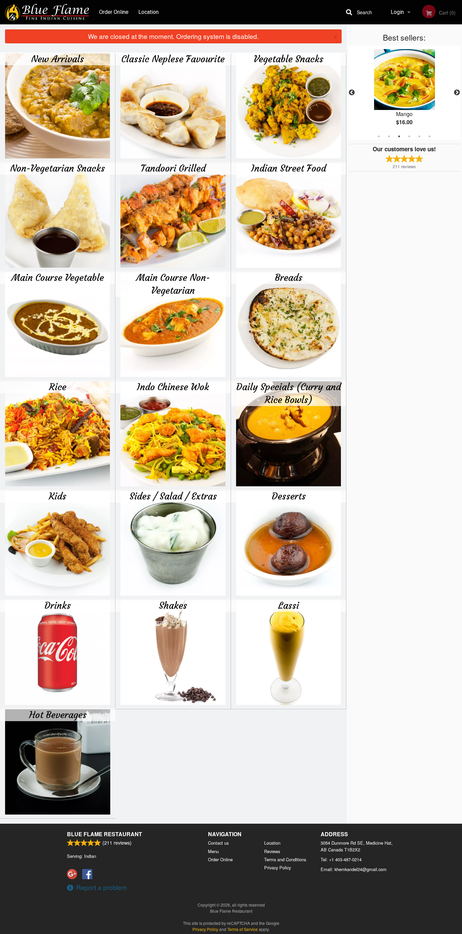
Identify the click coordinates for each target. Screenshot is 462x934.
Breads (288, 277)
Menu (213, 851)
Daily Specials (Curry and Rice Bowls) (288, 393)
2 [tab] (389, 136)
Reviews (272, 851)
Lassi (288, 605)
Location (148, 12)
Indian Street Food (288, 168)
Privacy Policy (277, 867)
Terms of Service (242, 929)
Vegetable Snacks (288, 59)
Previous (351, 92)
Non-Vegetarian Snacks (57, 168)
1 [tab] (378, 136)
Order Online (114, 12)
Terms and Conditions (285, 859)
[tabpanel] (404, 92)
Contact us (218, 843)
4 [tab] (409, 136)
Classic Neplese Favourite (173, 59)
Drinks (57, 605)
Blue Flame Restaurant (104, 834)
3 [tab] (399, 136)
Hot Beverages (58, 714)
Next (457, 92)
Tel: (341, 859)
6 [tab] (429, 136)
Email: (354, 869)
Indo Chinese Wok (173, 387)
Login (397, 12)
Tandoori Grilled (173, 168)
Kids (57, 496)
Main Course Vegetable (57, 277)
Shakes (173, 605)
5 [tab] (419, 136)
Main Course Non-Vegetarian (173, 284)
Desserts (289, 496)
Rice (57, 387)
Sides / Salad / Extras (173, 496)
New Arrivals (57, 59)
